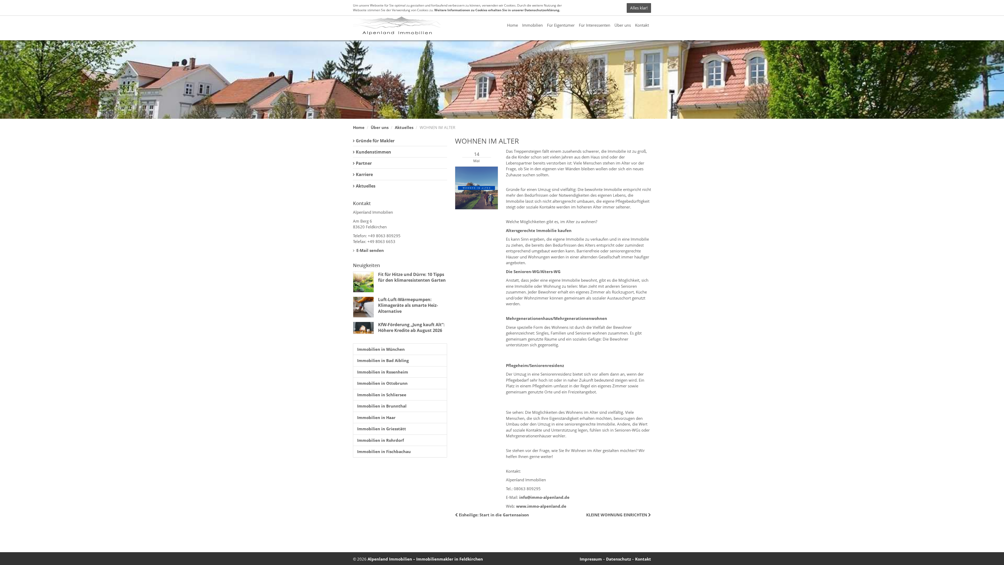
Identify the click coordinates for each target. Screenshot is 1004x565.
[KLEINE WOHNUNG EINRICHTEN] (649, 514)
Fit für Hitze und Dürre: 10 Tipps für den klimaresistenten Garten (412, 277)
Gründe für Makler (375, 141)
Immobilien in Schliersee (381, 394)
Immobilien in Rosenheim (382, 372)
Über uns (622, 25)
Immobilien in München (381, 349)
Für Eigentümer (561, 25)
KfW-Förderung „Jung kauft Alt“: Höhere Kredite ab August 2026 (411, 327)
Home (512, 25)
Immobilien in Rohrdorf (380, 440)
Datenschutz (618, 559)
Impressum (591, 559)
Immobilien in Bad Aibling (383, 360)
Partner (364, 163)
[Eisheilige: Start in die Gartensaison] (457, 514)
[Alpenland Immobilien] (397, 25)
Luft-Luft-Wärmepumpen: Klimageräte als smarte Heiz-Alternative (408, 305)
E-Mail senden (369, 250)
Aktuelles (404, 127)
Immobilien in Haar (376, 417)
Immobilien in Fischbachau (384, 451)
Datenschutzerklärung (541, 10)
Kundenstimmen (373, 152)
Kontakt (642, 25)
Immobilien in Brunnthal (382, 406)
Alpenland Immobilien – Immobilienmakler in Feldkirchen (425, 559)
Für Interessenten (594, 25)
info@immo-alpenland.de (544, 497)
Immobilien (532, 25)
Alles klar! (639, 7)
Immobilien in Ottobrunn (382, 383)
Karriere (364, 174)
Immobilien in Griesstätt (381, 428)
